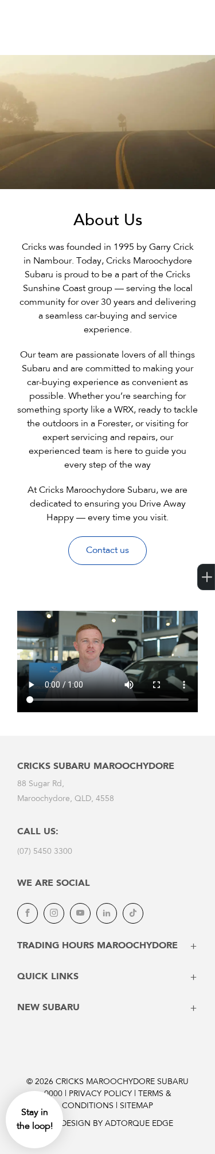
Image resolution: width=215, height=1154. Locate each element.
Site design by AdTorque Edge (107, 1124)
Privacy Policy (100, 1094)
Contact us (107, 550)
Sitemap (136, 1106)
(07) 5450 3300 (44, 852)
